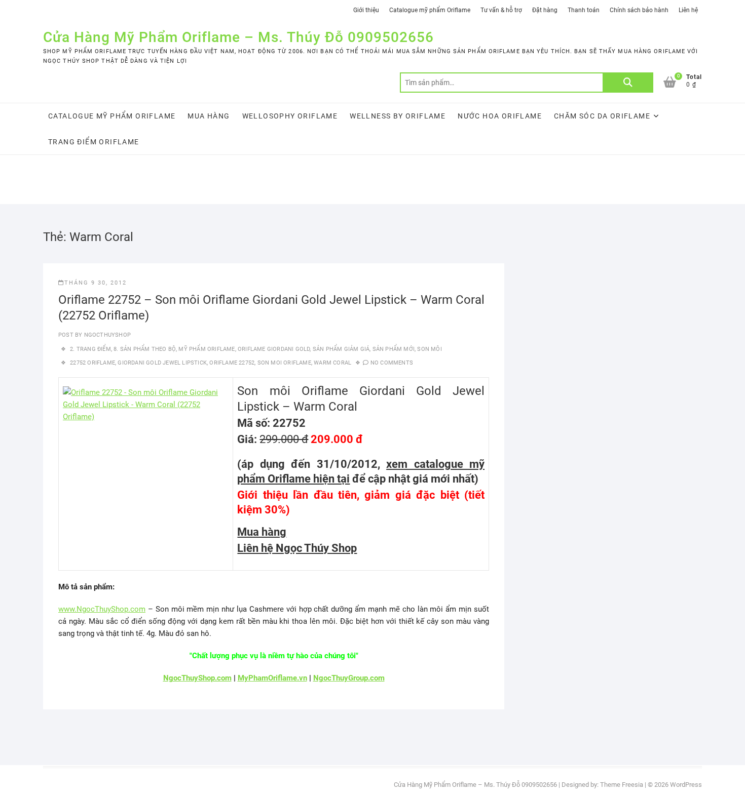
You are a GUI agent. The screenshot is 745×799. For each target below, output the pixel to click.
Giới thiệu (366, 10)
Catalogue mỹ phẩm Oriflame (429, 10)
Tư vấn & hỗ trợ (501, 10)
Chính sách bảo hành (639, 10)
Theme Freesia (621, 784)
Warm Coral (332, 362)
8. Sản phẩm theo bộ (145, 349)
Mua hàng (209, 116)
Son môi (429, 349)
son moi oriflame (284, 362)
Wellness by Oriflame (397, 116)
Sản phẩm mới (393, 349)
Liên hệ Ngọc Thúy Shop (297, 548)
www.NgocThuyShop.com (101, 609)
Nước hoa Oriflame (500, 116)
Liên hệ (688, 10)
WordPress (686, 784)
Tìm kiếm (628, 82)
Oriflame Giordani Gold (274, 349)
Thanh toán (584, 10)
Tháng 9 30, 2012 (95, 282)
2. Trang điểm (90, 349)
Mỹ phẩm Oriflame (206, 349)
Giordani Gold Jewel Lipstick (162, 362)
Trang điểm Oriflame (93, 142)
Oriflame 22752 (231, 362)
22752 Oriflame (92, 362)
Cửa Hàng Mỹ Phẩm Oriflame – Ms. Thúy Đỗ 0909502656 (238, 37)
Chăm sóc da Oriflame (602, 116)
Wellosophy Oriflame (290, 116)
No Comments (391, 362)
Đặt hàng (544, 10)
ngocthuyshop (106, 335)
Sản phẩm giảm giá (341, 349)
